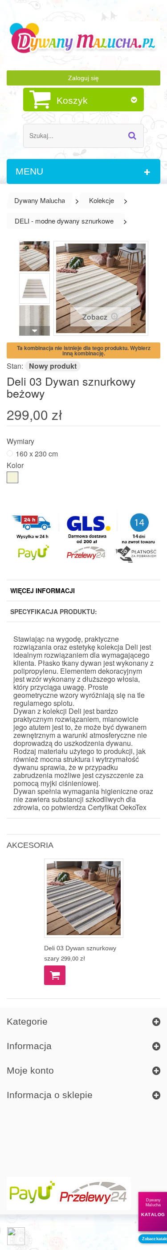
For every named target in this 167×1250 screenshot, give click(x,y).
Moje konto (30, 1070)
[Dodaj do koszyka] (54, 975)
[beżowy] (12, 477)
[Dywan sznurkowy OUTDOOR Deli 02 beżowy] (34, 256)
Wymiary (21, 440)
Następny (34, 331)
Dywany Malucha (39, 200)
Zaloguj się (83, 77)
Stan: (15, 366)
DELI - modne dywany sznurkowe (64, 220)
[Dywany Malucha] (83, 38)
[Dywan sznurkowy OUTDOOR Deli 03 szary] (83, 898)
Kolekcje (101, 200)
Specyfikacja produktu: (53, 611)
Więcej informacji (42, 590)
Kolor (16, 464)
